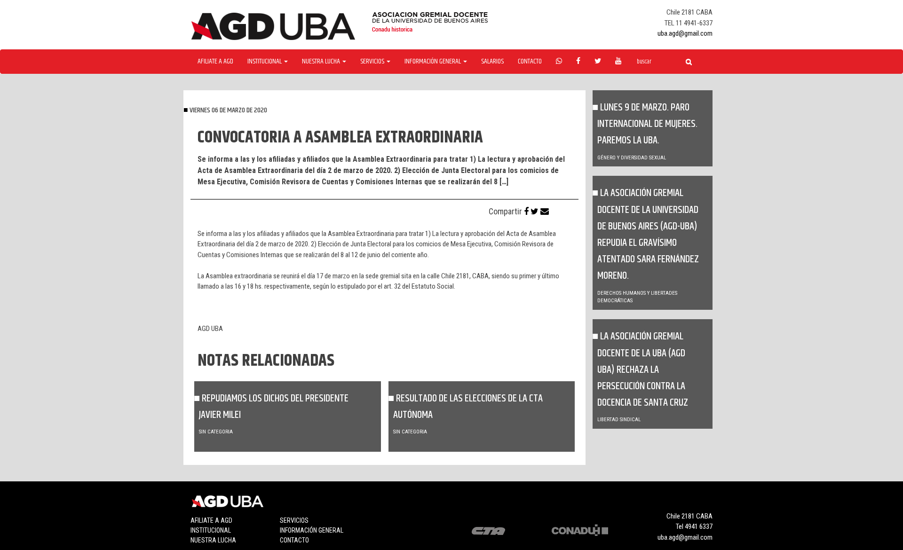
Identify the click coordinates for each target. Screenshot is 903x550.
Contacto (530, 61)
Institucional (210, 530)
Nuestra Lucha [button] (321, 61)
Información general (311, 530)
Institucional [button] (265, 61)
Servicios (294, 520)
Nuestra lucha (213, 540)
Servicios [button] (373, 61)
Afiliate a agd (215, 61)
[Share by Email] (544, 211)
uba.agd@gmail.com (685, 33)
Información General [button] (433, 61)
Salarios (492, 61)
